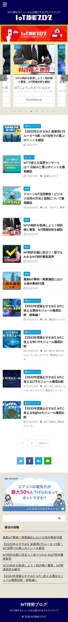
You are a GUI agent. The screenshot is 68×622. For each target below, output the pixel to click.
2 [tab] (20, 111)
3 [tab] (26, 111)
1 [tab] (15, 111)
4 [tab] (31, 111)
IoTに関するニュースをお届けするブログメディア (34, 610)
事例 (62, 207)
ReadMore (34, 100)
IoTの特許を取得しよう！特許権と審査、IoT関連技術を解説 (33, 567)
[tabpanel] (34, 75)
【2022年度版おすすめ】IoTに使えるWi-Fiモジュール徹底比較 (44, 342)
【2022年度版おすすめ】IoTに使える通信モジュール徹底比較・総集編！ (44, 310)
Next (64, 77)
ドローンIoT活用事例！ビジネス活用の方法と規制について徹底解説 (44, 198)
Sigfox (52, 421)
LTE (51, 386)
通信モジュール (57, 319)
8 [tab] (53, 111)
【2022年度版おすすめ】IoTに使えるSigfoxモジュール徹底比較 (44, 413)
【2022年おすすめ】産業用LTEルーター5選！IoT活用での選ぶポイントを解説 (44, 136)
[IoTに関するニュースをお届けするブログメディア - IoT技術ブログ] (38, 460)
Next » (43, 443)
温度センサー (51, 175)
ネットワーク (41, 354)
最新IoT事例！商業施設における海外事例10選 (32, 537)
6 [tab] (42, 111)
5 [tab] (37, 111)
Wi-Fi (52, 350)
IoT (45, 207)
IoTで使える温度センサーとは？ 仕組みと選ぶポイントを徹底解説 (44, 167)
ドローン (53, 207)
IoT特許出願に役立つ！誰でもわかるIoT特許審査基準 (33, 556)
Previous (3, 77)
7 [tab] (48, 111)
